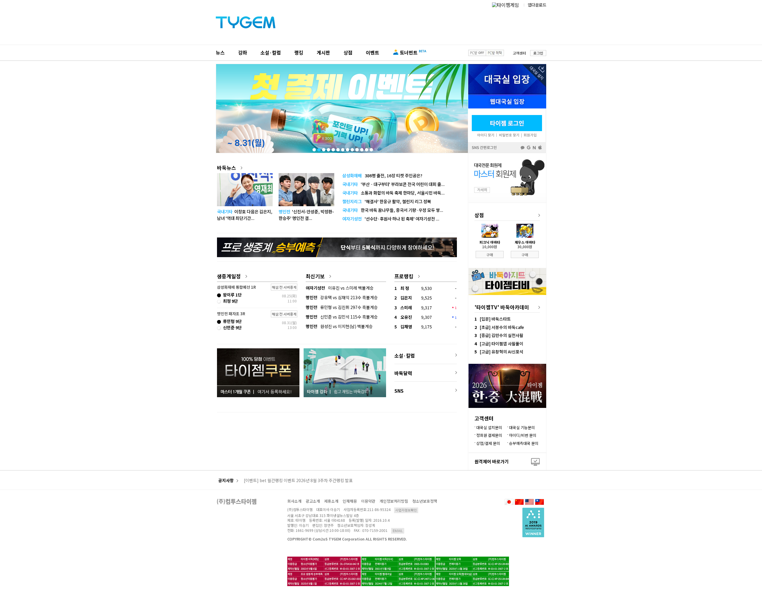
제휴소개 (331, 501)
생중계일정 (229, 276)
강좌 (242, 52)
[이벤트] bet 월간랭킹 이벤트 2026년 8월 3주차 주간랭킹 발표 (298, 480)
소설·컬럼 (270, 52)
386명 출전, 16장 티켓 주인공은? (382, 175)
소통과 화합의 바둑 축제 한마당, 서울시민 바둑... (393, 193)
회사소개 (294, 501)
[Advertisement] (337, 436)
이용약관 (368, 501)
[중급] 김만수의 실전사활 (501, 335)
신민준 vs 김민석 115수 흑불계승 (342, 317)
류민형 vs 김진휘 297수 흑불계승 (342, 307)
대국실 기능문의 (522, 427)
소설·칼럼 (404, 355)
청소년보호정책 (424, 501)
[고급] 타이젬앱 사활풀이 (501, 344)
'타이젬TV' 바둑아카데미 (501, 307)
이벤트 (372, 52)
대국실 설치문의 (489, 427)
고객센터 (519, 52)
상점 (347, 52)
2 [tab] (318, 148)
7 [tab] (342, 148)
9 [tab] (351, 148)
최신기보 (315, 276)
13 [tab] (370, 148)
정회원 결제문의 (489, 435)
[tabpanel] (342, 108)
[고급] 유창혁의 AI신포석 (501, 352)
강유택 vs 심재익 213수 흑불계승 (342, 297)
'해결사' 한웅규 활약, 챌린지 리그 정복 (386, 201)
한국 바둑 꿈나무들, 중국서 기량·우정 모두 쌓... (392, 210)
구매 (489, 254)
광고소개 (313, 501)
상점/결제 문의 (488, 443)
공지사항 (226, 480)
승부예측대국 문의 (523, 443)
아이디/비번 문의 (522, 435)
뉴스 (220, 52)
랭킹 (298, 52)
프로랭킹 (403, 276)
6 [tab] (337, 148)
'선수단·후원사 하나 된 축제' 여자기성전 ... (390, 218)
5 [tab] (332, 148)
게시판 (323, 52)
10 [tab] (356, 148)
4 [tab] (328, 148)
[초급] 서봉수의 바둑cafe (502, 327)
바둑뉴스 (226, 167)
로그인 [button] (538, 52)
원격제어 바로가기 (491, 461)
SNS (399, 390)
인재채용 (350, 501)
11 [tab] (361, 148)
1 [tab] (313, 148)
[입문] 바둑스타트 (495, 319)
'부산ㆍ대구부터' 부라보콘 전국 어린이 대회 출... (393, 184)
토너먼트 (409, 52)
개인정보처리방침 (394, 501)
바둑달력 (403, 373)
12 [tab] (366, 148)
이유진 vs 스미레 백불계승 (340, 288)
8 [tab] (347, 148)
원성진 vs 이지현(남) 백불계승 (339, 326)
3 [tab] (323, 148)
